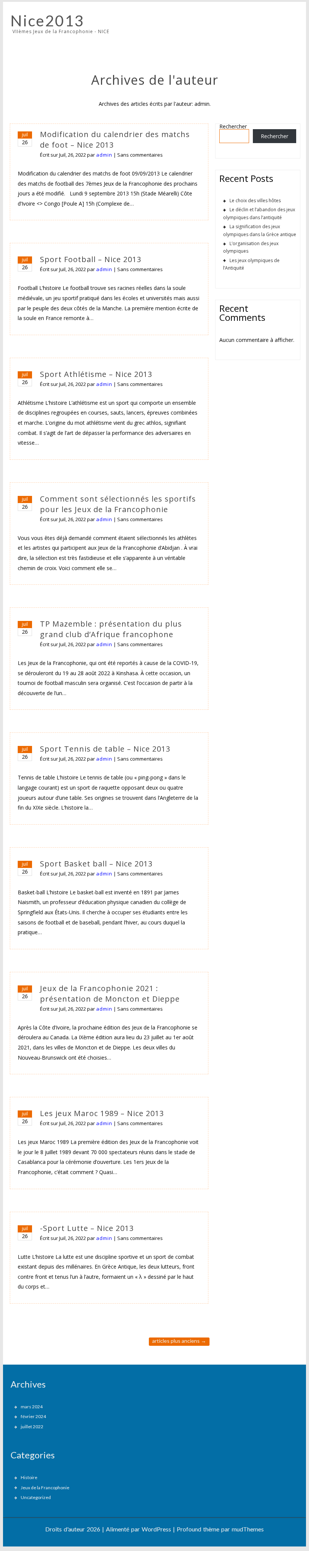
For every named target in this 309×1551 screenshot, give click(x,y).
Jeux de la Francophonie (45, 1487)
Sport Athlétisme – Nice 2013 (96, 374)
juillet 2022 (32, 1426)
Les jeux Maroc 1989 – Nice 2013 (102, 1113)
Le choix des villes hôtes (255, 200)
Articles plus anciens (179, 1340)
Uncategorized (36, 1497)
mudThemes (248, 1529)
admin (104, 154)
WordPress (156, 1529)
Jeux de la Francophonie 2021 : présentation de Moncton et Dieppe (110, 993)
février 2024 (33, 1416)
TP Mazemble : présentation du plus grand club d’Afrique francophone (111, 629)
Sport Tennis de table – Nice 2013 (105, 749)
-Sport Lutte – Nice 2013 (87, 1228)
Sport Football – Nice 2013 (90, 259)
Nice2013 (47, 20)
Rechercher (233, 126)
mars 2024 (32, 1406)
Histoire (29, 1477)
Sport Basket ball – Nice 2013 (96, 864)
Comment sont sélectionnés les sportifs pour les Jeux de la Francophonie (118, 504)
